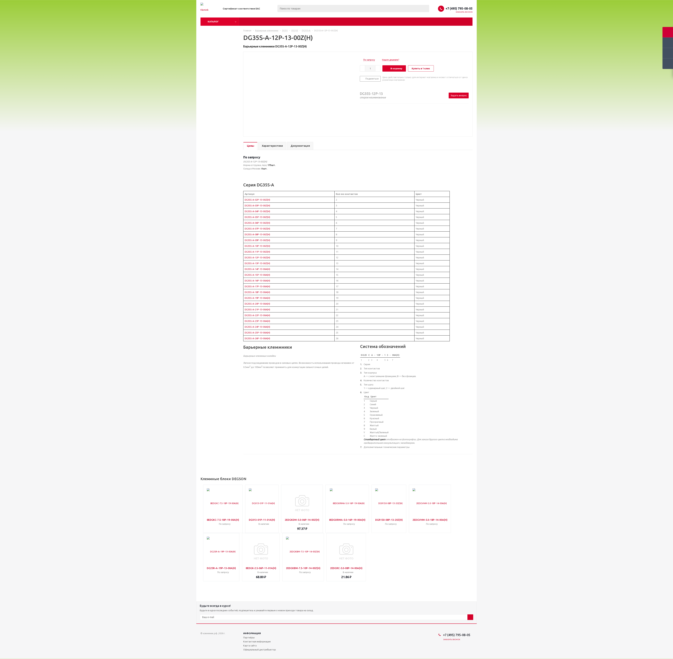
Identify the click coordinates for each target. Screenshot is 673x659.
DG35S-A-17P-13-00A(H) (257, 286)
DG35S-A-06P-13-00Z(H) (257, 223)
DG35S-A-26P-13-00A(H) (257, 338)
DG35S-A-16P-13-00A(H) (257, 280)
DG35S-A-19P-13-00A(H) (257, 298)
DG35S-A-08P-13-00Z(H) (257, 234)
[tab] (250, 146)
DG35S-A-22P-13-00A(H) (257, 315)
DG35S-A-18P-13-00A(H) (257, 292)
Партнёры (249, 637)
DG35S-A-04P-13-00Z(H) (257, 211)
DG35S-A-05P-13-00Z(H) (257, 217)
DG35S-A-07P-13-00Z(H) (257, 228)
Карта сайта (250, 645)
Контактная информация (257, 641)
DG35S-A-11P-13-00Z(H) (257, 251)
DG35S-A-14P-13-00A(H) (257, 269)
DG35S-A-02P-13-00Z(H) (257, 199)
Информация (252, 633)
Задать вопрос (459, 95)
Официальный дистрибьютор (259, 649)
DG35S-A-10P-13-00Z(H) (257, 246)
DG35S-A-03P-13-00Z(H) (257, 205)
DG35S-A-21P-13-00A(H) (257, 309)
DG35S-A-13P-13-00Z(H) (257, 263)
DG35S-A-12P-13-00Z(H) (257, 257)
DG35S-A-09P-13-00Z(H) (257, 240)
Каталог (213, 21)
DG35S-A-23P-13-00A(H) (257, 321)
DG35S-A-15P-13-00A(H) (257, 275)
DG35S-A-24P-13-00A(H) (257, 327)
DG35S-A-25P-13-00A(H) (257, 332)
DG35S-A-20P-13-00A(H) (257, 303)
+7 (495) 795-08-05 (459, 8)
